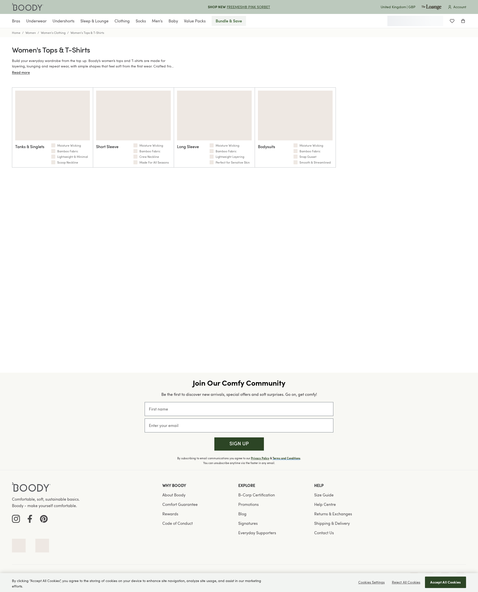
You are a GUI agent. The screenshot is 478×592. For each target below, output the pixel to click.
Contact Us (324, 532)
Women (30, 33)
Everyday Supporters (257, 532)
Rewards (170, 514)
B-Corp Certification (256, 495)
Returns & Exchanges (333, 514)
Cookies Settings (371, 582)
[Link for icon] (19, 545)
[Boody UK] (27, 7)
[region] (239, 582)
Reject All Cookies (406, 582)
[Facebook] (30, 519)
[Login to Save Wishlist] (452, 21)
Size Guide (324, 495)
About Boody (173, 495)
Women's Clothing (53, 33)
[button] (239, 444)
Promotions (248, 504)
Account (459, 6)
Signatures (248, 523)
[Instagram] (16, 519)
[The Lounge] (431, 7)
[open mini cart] (463, 21)
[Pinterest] (44, 519)
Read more (21, 72)
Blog (242, 514)
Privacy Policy (260, 458)
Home (16, 33)
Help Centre (325, 504)
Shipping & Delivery (332, 523)
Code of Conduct (177, 523)
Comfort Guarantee (180, 504)
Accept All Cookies (445, 582)
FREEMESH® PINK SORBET (248, 6)
